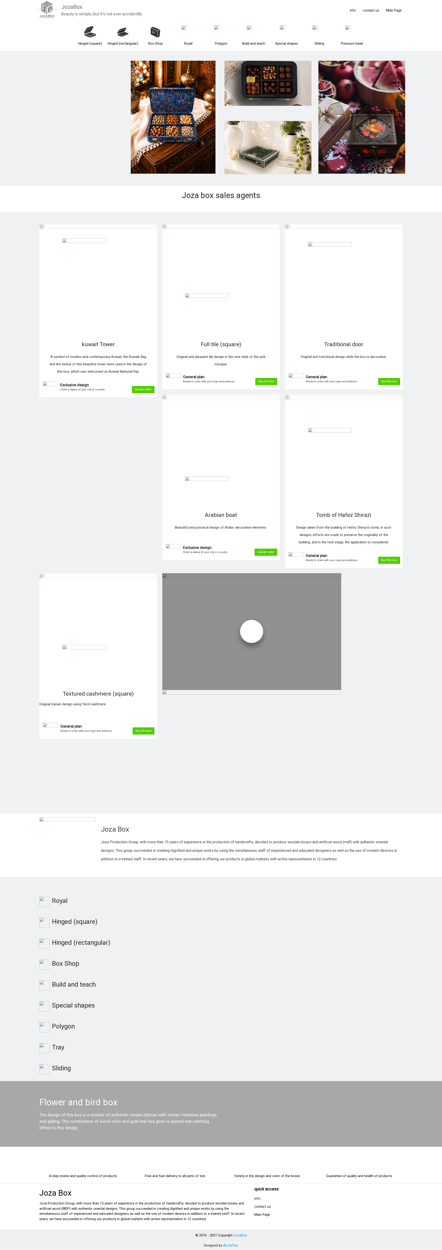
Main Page (394, 10)
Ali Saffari (230, 1245)
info (353, 10)
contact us (371, 10)
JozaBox (71, 7)
